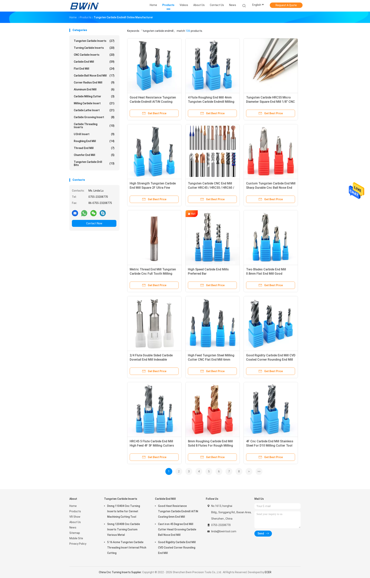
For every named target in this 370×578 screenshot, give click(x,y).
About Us (75, 522)
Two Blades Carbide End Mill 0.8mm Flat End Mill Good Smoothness (266, 274)
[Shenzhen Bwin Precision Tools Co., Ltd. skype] (103, 213)
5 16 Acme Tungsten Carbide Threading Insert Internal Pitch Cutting (126, 547)
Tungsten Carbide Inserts (94, 40)
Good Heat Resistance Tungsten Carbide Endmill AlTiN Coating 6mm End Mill (153, 102)
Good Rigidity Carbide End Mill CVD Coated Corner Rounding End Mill (177, 547)
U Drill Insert (94, 134)
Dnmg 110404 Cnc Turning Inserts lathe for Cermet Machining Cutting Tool (123, 511)
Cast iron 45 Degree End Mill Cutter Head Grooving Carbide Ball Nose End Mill (177, 529)
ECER (268, 572)
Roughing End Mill (94, 141)
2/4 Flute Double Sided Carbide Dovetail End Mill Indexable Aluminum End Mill (151, 359)
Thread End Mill (94, 148)
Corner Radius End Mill (94, 82)
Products (75, 511)
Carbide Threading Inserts (94, 126)
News (72, 527)
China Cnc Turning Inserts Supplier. (120, 572)
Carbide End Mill (94, 61)
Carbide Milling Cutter (94, 96)
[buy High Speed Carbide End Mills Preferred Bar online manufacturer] (213, 237)
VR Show (74, 516)
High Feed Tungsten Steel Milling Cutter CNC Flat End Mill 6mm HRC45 (211, 359)
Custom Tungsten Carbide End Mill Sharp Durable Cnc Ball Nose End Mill (270, 188)
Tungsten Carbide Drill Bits (94, 163)
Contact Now (94, 223)
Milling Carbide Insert (94, 103)
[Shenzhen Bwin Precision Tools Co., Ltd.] (84, 5)
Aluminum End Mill (94, 89)
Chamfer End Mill (94, 154)
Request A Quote (286, 5)
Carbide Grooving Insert (94, 117)
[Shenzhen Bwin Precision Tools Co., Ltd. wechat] (93, 213)
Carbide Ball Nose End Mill (94, 75)
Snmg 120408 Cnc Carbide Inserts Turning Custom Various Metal (123, 529)
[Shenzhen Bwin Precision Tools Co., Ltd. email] (75, 213)
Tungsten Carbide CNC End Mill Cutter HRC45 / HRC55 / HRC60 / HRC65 (211, 188)
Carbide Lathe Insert (94, 110)
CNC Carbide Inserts (94, 54)
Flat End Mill (94, 68)
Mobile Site (76, 538)
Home (73, 505)
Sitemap (74, 532)
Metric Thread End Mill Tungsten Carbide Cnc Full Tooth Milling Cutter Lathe (153, 274)
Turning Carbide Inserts (94, 47)
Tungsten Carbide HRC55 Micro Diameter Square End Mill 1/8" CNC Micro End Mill (270, 102)
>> (259, 471)
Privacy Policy (77, 543)
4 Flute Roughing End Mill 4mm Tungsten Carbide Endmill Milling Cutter (211, 102)
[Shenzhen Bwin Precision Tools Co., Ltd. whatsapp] (84, 213)
